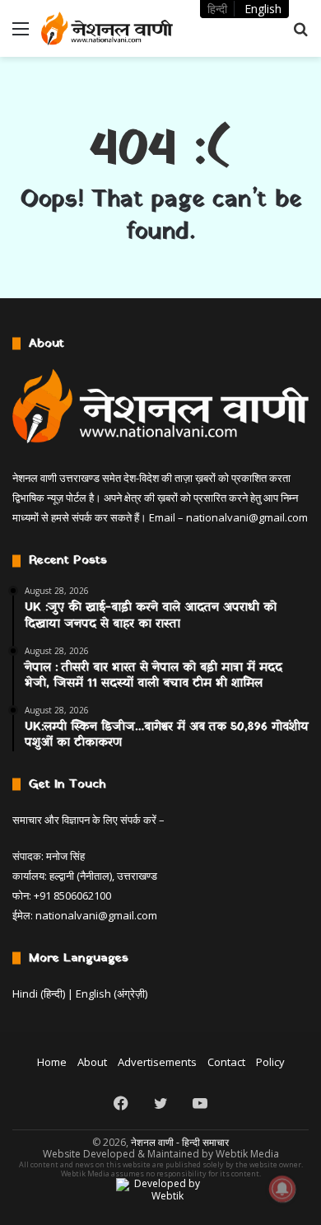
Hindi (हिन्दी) (38, 993)
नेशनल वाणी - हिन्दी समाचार (180, 1142)
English (262, 8)
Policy (270, 1061)
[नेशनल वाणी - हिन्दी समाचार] (107, 28)
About (92, 1061)
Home (52, 1061)
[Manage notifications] (282, 1189)
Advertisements (157, 1061)
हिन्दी (217, 8)
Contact (226, 1061)
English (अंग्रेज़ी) (111, 993)
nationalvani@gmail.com (247, 517)
